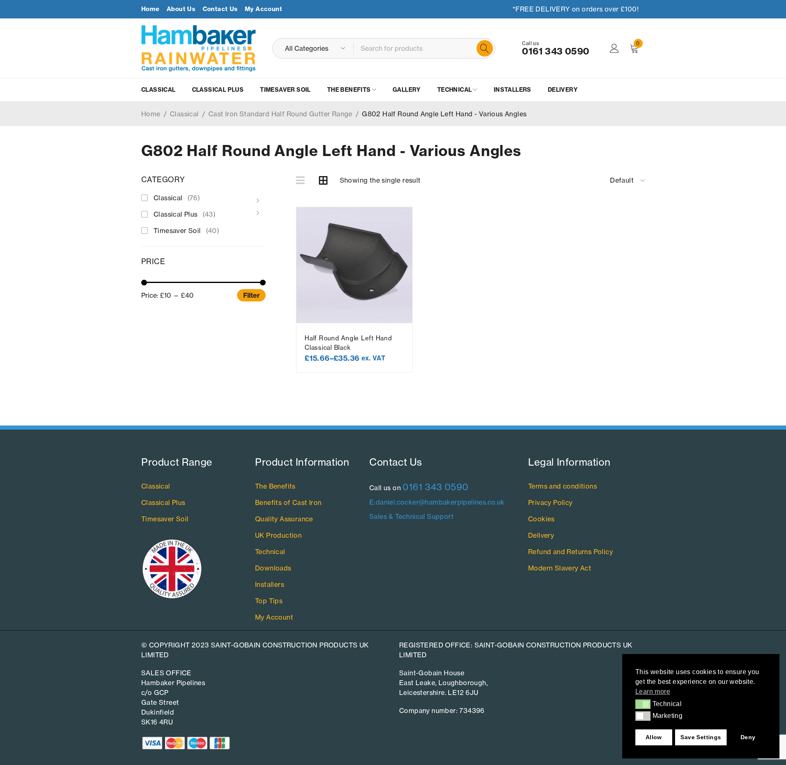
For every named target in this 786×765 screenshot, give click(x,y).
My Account (263, 9)
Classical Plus (184, 214)
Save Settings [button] (700, 737)
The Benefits (275, 486)
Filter (251, 295)
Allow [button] (654, 737)
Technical (270, 552)
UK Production (278, 535)
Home (150, 9)
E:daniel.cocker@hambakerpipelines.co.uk (437, 502)
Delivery (541, 535)
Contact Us (220, 9)
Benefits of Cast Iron (288, 502)
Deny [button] (748, 737)
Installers (269, 584)
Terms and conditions (562, 486)
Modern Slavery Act (559, 568)
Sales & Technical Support (411, 516)
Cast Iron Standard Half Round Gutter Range (280, 114)
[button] (642, 703)
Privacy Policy (550, 502)
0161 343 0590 (555, 51)
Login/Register (614, 48)
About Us (181, 9)
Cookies (541, 519)
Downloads (273, 568)
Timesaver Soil (186, 230)
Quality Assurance (284, 519)
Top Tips (268, 601)
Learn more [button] (652, 691)
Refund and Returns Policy (570, 552)
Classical (184, 114)
